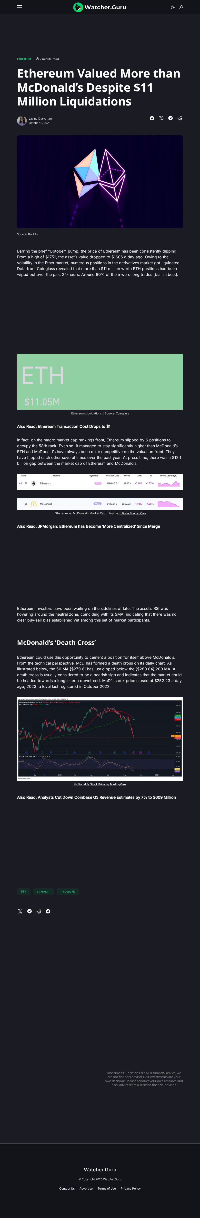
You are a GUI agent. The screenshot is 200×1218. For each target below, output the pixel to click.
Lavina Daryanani (40, 118)
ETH (24, 891)
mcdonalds (67, 891)
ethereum (43, 891)
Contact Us (67, 1188)
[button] (19, 7)
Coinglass (122, 413)
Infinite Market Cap (133, 513)
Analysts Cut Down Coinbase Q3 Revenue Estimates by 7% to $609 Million (107, 797)
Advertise (86, 1188)
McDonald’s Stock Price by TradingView (100, 784)
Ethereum (24, 59)
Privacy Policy (131, 1188)
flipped (33, 457)
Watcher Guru (100, 1170)
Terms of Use (107, 1188)
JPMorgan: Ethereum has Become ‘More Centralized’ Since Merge (99, 526)
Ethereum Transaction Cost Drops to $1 (74, 426)
